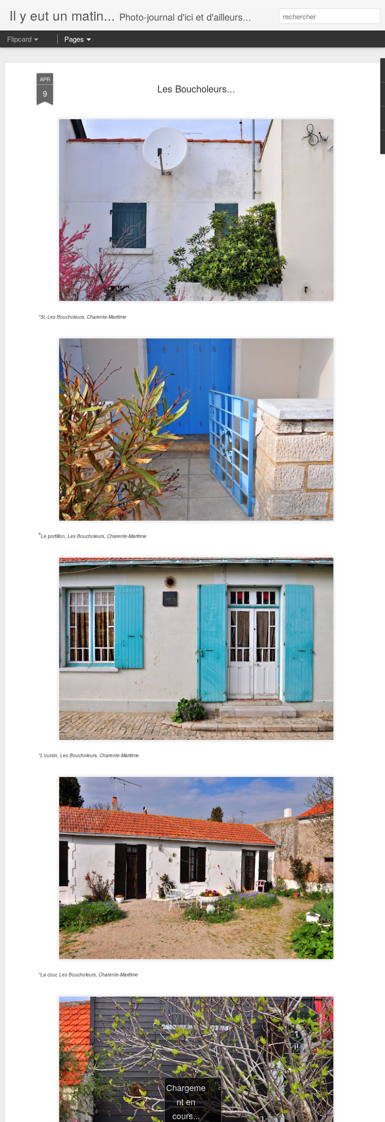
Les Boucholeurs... (196, 88)
